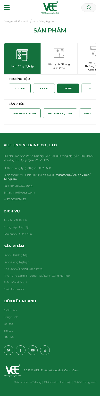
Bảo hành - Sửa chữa (18, 234)
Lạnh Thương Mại (16, 255)
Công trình (11, 317)
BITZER (20, 88)
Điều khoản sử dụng (28, 382)
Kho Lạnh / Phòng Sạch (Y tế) (23, 269)
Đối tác (8, 324)
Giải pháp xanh (14, 289)
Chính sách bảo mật (58, 382)
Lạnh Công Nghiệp (16, 262)
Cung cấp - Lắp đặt (16, 227)
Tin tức (8, 330)
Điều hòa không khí (17, 282)
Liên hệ (9, 337)
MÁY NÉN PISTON (24, 113)
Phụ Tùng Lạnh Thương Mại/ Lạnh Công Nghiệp (37, 275)
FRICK (44, 88)
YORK (68, 88)
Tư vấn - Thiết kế (15, 220)
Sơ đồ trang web (85, 382)
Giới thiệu (10, 310)
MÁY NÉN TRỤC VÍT (60, 113)
